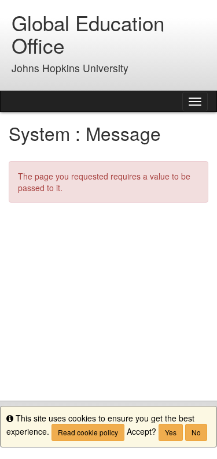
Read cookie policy (88, 432)
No (196, 432)
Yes (170, 432)
